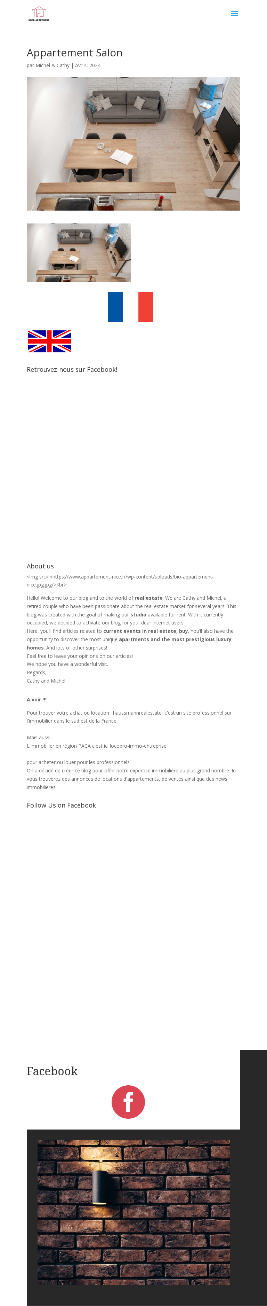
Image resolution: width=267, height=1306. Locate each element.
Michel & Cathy (52, 65)
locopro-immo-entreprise (138, 745)
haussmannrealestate (137, 712)
